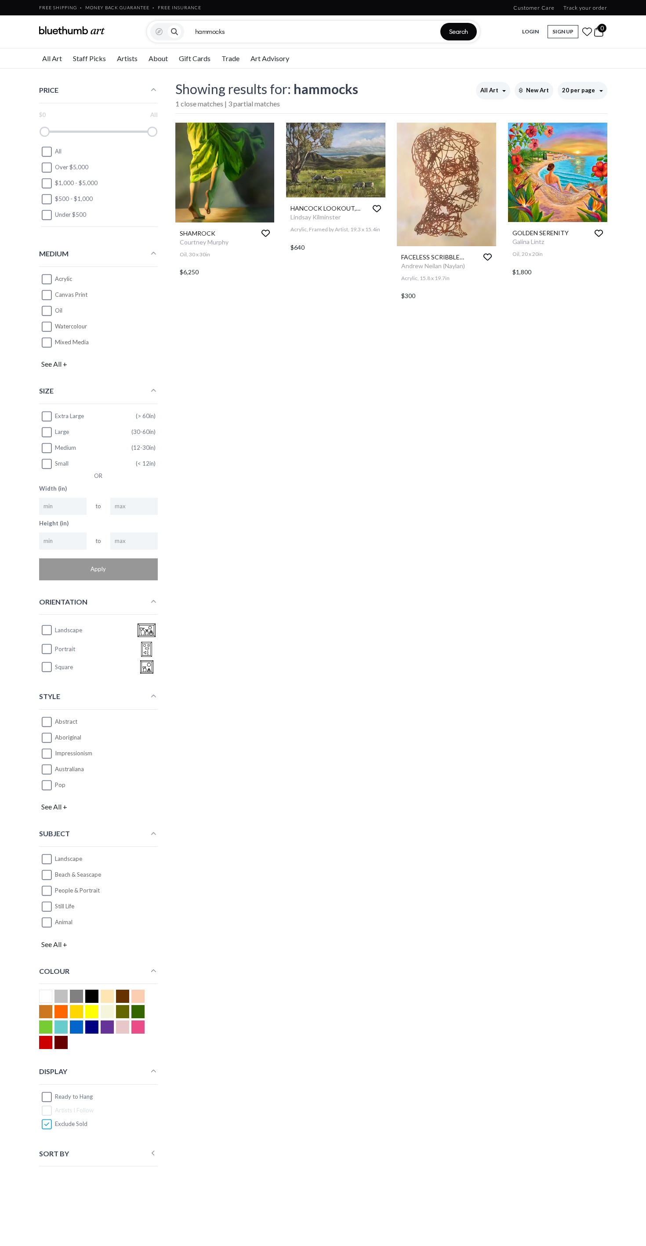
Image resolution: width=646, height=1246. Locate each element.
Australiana (69, 768)
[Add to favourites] (265, 233)
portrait (65, 648)
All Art (52, 58)
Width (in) (53, 488)
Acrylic (63, 278)
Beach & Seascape (78, 874)
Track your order (585, 7)
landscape (68, 630)
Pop (60, 784)
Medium (65, 447)
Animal (64, 921)
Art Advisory (269, 58)
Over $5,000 (71, 167)
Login (530, 31)
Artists (127, 58)
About (158, 58)
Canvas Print (71, 294)
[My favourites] (587, 31)
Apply (98, 568)
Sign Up (562, 31)
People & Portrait (77, 890)
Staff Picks (89, 58)
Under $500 (70, 214)
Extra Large (69, 415)
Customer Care (534, 7)
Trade (230, 58)
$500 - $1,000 (74, 198)
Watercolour (71, 326)
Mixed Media (72, 342)
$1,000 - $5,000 (76, 182)
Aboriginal (68, 737)
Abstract (66, 721)
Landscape (68, 858)
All (58, 151)
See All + (54, 364)
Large (62, 431)
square (64, 666)
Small (62, 463)
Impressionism (73, 753)
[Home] (72, 30)
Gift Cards (194, 58)
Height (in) (54, 523)
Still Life (64, 906)
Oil (58, 310)
